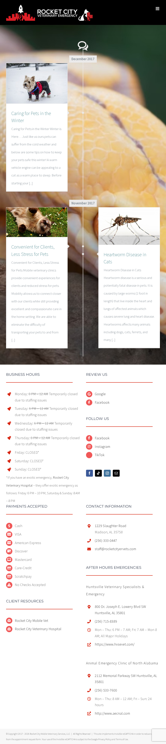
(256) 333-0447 (106, 540)
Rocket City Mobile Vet (31, 620)
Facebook (102, 402)
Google (100, 394)
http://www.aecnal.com (112, 713)
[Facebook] (89, 473)
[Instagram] (107, 473)
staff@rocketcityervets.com (115, 549)
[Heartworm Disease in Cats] (129, 226)
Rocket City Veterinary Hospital (38, 629)
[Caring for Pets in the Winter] (36, 83)
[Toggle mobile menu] (158, 8)
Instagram (102, 446)
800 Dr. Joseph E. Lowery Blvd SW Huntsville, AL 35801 (120, 609)
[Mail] (116, 473)
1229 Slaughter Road (110, 525)
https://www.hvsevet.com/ (114, 644)
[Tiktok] (98, 473)
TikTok (99, 455)
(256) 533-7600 (106, 690)
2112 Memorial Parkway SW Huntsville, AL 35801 (126, 678)
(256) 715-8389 (106, 621)
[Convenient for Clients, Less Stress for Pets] (36, 222)
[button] (122, 663)
